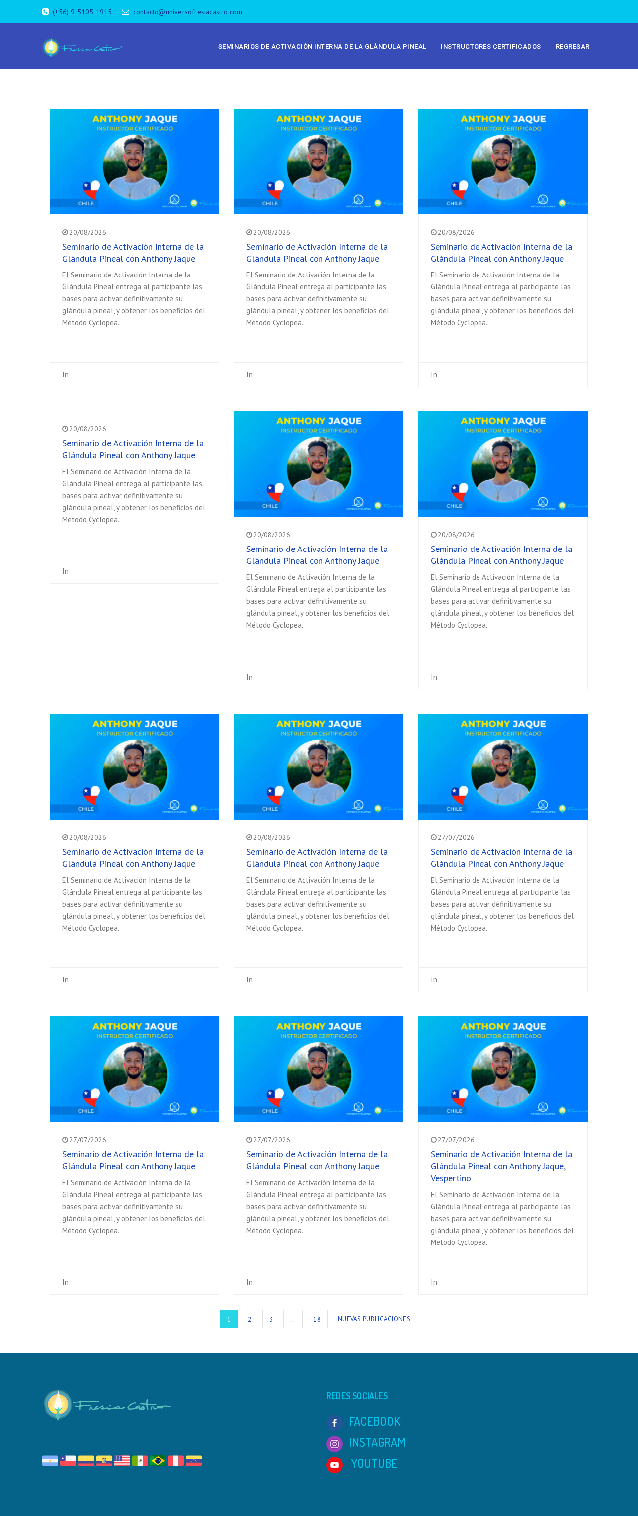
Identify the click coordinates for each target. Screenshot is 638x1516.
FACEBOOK (374, 1421)
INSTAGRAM (377, 1442)
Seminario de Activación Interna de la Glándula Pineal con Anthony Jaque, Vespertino (501, 1166)
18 (317, 1319)
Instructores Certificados (491, 46)
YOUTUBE (373, 1463)
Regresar (573, 46)
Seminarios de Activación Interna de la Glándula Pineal (322, 46)
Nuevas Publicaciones (374, 1319)
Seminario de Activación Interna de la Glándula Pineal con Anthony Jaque (133, 252)
